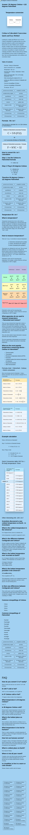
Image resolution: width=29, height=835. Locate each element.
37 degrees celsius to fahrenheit (8, 110)
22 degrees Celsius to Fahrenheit (20, 791)
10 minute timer (8, 113)
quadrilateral (8, 96)
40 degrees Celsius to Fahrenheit (8, 812)
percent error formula (8, 90)
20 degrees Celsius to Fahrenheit (20, 787)
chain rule (21, 99)
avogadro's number (21, 90)
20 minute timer (8, 116)
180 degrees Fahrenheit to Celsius (8, 828)
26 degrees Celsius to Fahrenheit (8, 799)
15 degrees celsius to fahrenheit (21, 110)
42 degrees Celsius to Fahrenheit (20, 812)
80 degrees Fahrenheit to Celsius (20, 820)
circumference (8, 99)
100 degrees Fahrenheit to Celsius (20, 824)
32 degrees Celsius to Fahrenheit (8, 803)
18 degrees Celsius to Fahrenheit (8, 787)
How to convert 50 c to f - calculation (12, 67)
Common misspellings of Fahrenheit (12, 85)
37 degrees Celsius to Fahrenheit (20, 807)
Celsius (11, 19)
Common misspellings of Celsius (11, 83)
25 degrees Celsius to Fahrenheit (20, 795)
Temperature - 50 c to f (9, 69)
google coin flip (8, 105)
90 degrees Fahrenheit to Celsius (8, 824)
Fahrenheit (18, 19)
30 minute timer (20, 116)
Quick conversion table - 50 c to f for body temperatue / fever (13, 75)
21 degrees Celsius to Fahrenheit (8, 791)
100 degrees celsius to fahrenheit (21, 105)
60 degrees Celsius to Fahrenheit (20, 816)
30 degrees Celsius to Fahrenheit (20, 799)
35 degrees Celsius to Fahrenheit (20, 803)
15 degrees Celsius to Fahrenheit (8, 783)
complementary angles (8, 93)
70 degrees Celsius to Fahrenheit (8, 820)
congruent (21, 96)
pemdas (21, 93)
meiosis (8, 102)
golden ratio (21, 102)
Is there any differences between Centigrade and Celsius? (15, 80)
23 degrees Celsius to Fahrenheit (8, 795)
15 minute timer (20, 113)
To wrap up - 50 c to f (9, 87)
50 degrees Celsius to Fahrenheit (8, 816)
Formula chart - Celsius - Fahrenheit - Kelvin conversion (14, 72)
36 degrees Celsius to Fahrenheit (8, 807)
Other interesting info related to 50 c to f (13, 78)
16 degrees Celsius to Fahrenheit (20, 783)
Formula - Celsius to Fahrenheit (11, 65)
